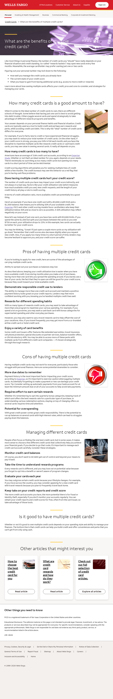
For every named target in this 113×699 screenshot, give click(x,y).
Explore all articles (91, 591)
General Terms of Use (13, 651)
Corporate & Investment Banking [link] (83, 15)
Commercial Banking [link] (60, 15)
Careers (80, 651)
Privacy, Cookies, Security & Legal (17, 647)
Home (33, 656)
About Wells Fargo (64, 651)
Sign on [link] (102, 4)
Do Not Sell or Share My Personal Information (55, 647)
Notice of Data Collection (89, 647)
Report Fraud (33, 651)
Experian (9, 207)
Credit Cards (11, 21)
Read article (21, 591)
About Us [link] (76, 5)
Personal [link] (8, 15)
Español (87, 5)
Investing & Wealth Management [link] (27, 15)
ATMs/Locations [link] (45, 5)
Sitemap (47, 651)
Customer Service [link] (63, 5)
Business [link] (45, 15)
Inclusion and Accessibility (14, 656)
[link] (16, 5)
